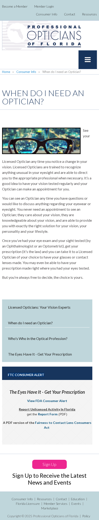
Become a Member (15, 6)
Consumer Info (46, 14)
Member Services (55, 504)
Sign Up (49, 464)
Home (6, 72)
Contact (69, 14)
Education (78, 499)
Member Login (44, 6)
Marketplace (49, 508)
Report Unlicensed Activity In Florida (47, 409)
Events (76, 504)
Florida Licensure (28, 504)
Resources (89, 14)
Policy (86, 516)
